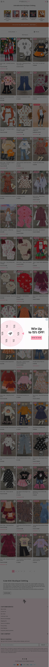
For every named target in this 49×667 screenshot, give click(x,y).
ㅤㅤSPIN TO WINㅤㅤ (36, 337)
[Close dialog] (46, 319)
